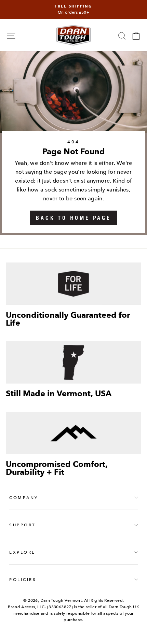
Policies (22, 579)
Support (22, 525)
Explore (22, 552)
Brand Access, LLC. (27, 606)
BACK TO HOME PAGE (73, 217)
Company (23, 497)
